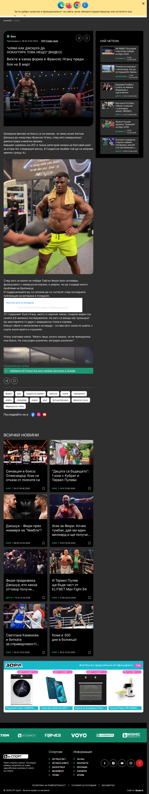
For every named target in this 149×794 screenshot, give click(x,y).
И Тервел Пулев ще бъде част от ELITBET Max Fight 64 (69, 584)
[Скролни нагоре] (139, 763)
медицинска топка (15, 406)
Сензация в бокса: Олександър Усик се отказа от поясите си (23, 475)
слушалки (21, 400)
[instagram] (131, 763)
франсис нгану (81, 400)
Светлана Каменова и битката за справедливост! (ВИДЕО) (22, 639)
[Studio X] (139, 790)
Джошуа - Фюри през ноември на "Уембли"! (23, 528)
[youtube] (122, 763)
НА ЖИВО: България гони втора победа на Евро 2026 (126, 51)
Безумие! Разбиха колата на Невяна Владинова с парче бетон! (124, 88)
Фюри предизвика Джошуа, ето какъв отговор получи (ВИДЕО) (21, 585)
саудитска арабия (35, 393)
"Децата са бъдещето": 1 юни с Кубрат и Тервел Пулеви (70, 475)
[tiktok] (113, 763)
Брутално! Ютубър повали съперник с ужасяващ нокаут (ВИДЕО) (125, 107)
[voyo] (66, 735)
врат (45, 400)
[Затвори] (143, 3)
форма (9, 393)
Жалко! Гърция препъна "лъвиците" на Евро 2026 (125, 124)
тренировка (79, 393)
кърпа (35, 400)
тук (138, 665)
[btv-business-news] (118, 735)
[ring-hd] (39, 735)
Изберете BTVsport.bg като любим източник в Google (42, 370)
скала (65, 393)
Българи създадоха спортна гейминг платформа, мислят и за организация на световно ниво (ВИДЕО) (126, 143)
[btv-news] (92, 735)
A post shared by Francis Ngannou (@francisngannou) (43, 307)
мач (19, 393)
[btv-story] (13, 735)
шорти (8, 400)
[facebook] (104, 763)
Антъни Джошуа (60, 400)
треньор (53, 393)
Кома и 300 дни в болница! (64, 637)
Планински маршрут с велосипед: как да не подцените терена (126, 69)
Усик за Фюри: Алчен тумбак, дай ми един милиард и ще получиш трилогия (71, 530)
